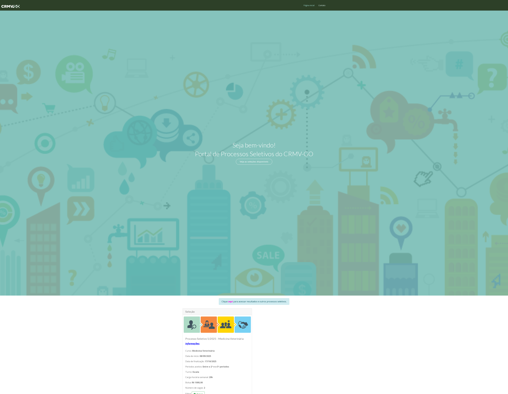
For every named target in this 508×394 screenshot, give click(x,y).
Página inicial (308, 5)
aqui (230, 301)
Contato (321, 5)
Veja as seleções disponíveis (254, 161)
